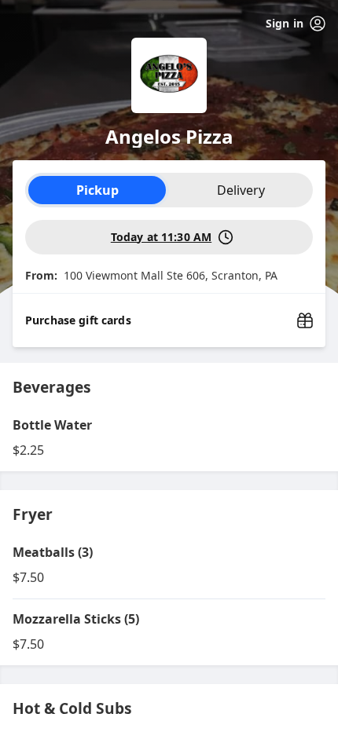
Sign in (284, 23)
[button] (169, 438)
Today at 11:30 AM (161, 236)
